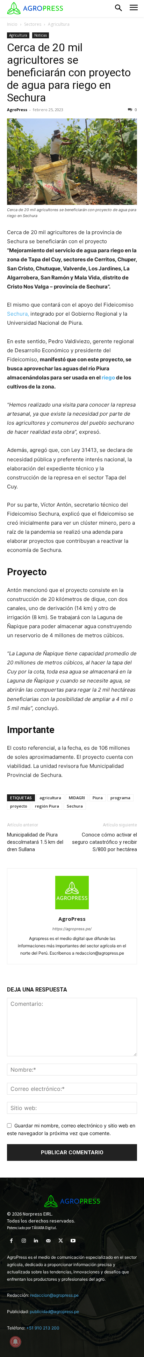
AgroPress (17, 109)
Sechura (75, 806)
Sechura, (18, 313)
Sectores (32, 24)
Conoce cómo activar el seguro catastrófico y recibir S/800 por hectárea (104, 842)
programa (120, 797)
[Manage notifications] (15, 1341)
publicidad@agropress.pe (54, 1311)
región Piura (47, 806)
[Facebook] (11, 1240)
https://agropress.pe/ (72, 928)
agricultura (50, 797)
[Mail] (48, 1240)
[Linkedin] (35, 1240)
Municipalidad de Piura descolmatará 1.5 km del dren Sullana (35, 842)
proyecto (18, 806)
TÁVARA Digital (44, 1227)
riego (109, 377)
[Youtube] (73, 1240)
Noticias (40, 35)
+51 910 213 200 (42, 1328)
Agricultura (59, 24)
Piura (98, 797)
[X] (60, 1240)
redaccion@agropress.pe (54, 1295)
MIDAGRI (77, 797)
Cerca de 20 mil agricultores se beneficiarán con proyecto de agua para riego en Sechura (69, 72)
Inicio (12, 24)
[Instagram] (23, 1240)
